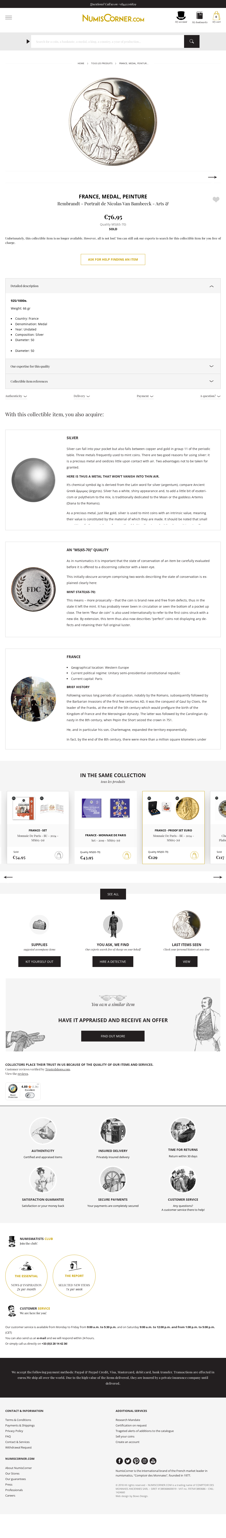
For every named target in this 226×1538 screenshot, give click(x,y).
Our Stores (12, 1473)
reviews (23, 1073)
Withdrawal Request (18, 1447)
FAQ (8, 1436)
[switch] (29, 1095)
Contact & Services (17, 1442)
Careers (10, 1495)
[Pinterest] (136, 1461)
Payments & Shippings (20, 1425)
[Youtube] (153, 1461)
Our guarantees (15, 1479)
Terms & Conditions (18, 1420)
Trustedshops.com (57, 1069)
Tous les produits (101, 63)
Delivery (80, 396)
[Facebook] (119, 1461)
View (186, 961)
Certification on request (131, 1425)
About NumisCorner (18, 1468)
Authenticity (14, 396)
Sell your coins (125, 1436)
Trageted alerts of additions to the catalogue (145, 1431)
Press (8, 1484)
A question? (208, 396)
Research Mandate (128, 1420)
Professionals (14, 1490)
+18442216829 (127, 4)
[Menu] (38, 1085)
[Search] (192, 41)
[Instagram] (145, 1461)
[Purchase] (126, 855)
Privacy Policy (14, 1431)
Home (81, 63)
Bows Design (140, 1496)
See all (113, 894)
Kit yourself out (39, 961)
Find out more (113, 1036)
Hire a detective (113, 961)
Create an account (127, 1442)
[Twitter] (128, 1461)
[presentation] (13, 177)
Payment (143, 396)
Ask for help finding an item (113, 259)
